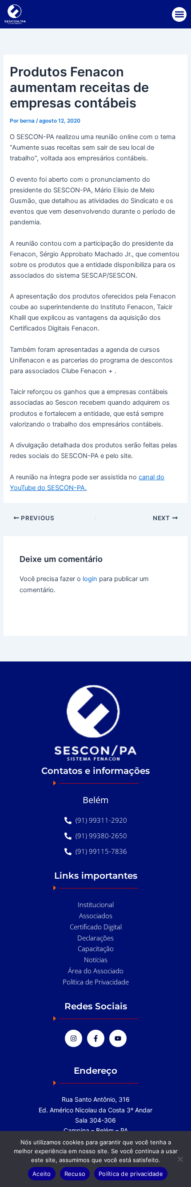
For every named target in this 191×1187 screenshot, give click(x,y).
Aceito (41, 1173)
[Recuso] (179, 1159)
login (90, 579)
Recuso (75, 1173)
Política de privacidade (131, 1173)
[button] (179, 14)
